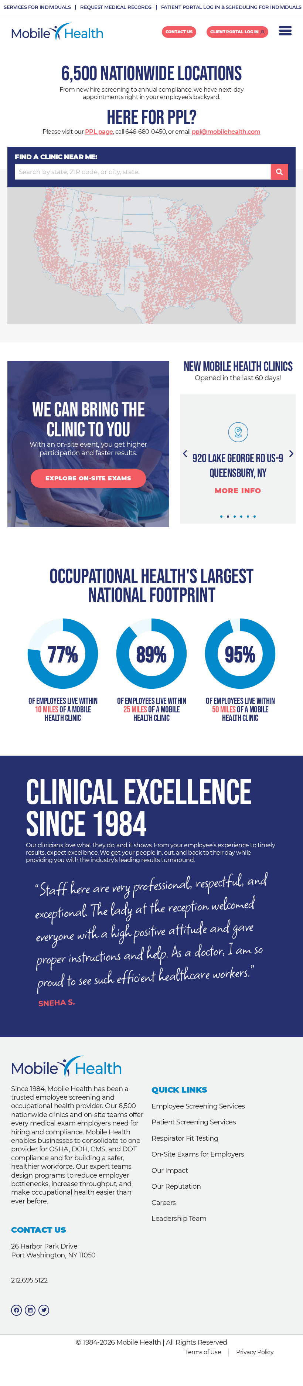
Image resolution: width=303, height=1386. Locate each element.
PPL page (99, 131)
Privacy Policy (254, 1352)
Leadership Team (179, 1219)
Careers (164, 1203)
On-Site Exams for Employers (198, 1154)
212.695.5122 (29, 1280)
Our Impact (170, 1171)
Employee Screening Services (198, 1106)
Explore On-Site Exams (88, 478)
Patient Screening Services (194, 1122)
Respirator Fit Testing (185, 1138)
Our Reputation (176, 1186)
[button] (185, 453)
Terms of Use (203, 1352)
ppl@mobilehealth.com (226, 131)
